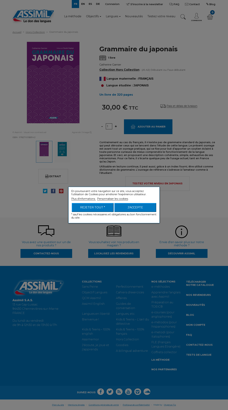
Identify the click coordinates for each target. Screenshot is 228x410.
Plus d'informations (83, 198)
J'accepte (135, 207)
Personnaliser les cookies (112, 198)
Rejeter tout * (92, 207)
